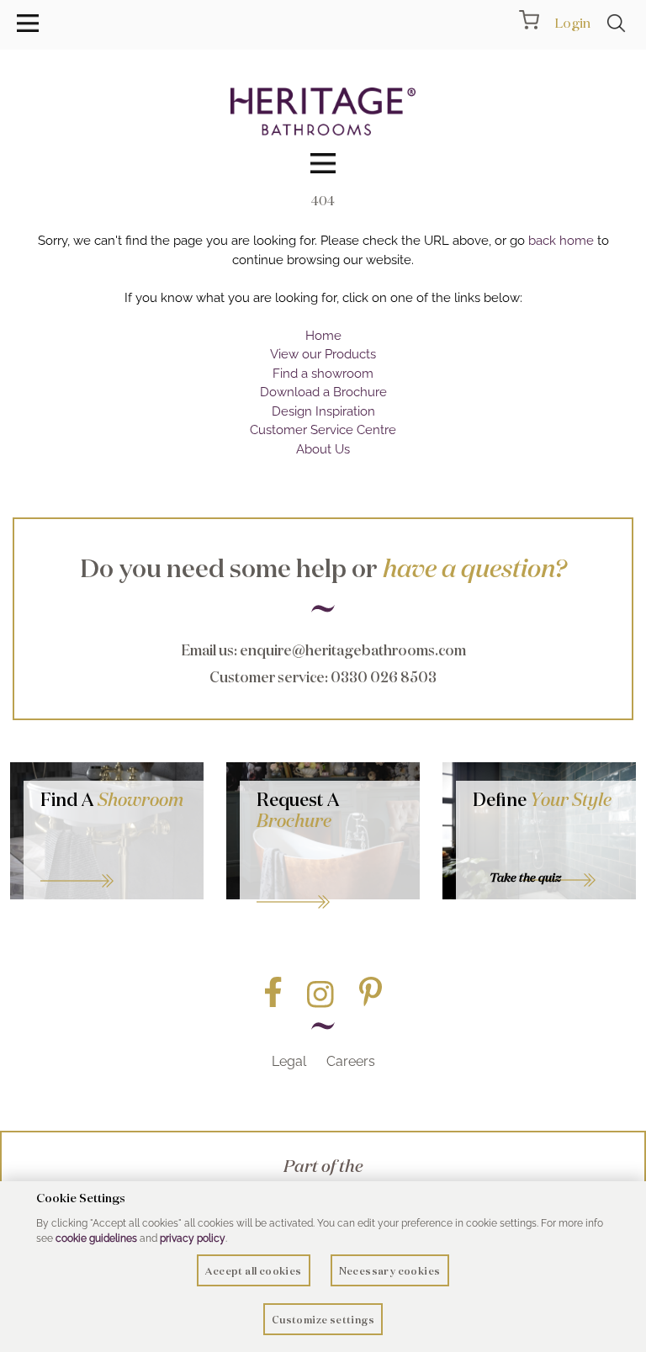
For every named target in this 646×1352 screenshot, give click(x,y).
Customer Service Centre (323, 429)
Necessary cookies (390, 1271)
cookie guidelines (96, 1238)
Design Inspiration (323, 411)
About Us (323, 449)
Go (330, 880)
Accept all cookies (253, 1271)
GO (113, 859)
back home (561, 240)
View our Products (323, 354)
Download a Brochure (323, 392)
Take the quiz (525, 877)
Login (572, 22)
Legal (289, 1061)
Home (323, 335)
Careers (350, 1061)
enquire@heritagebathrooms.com (353, 650)
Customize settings (323, 1319)
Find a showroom (323, 373)
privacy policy (192, 1238)
